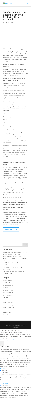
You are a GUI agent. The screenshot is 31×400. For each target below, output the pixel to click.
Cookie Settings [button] (4, 340)
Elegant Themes (15, 325)
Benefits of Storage (8, 280)
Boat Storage (6, 282)
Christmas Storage (8, 290)
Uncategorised (7, 310)
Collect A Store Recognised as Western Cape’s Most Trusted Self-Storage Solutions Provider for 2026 (15, 263)
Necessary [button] (2, 368)
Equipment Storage (8, 292)
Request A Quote (11, 229)
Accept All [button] (11, 340)
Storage (12, 22)
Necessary (4, 370)
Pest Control (6, 297)
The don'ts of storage (8, 307)
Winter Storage (7, 315)
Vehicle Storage (7, 312)
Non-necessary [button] (4, 383)
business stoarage (8, 285)
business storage (7, 287)
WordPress (16, 327)
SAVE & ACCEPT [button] (4, 399)
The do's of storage (8, 302)
